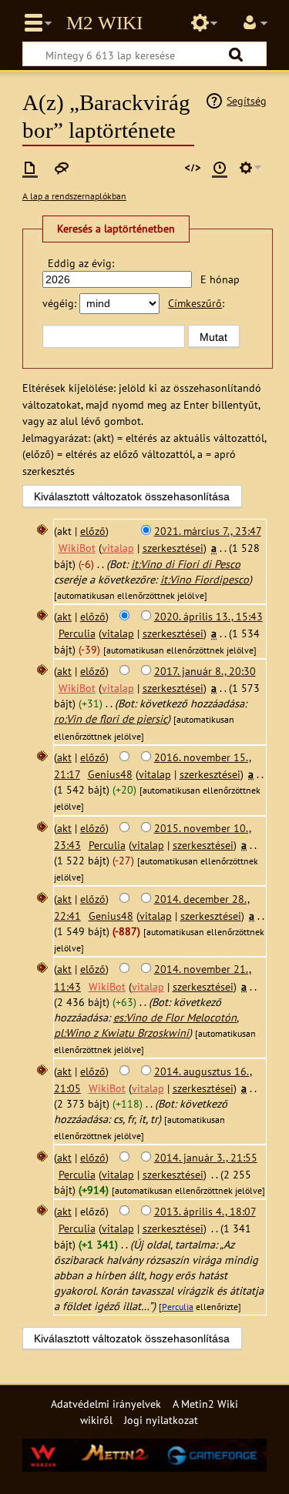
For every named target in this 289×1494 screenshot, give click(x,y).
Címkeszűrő (195, 303)
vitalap (118, 547)
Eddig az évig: (81, 263)
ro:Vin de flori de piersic (110, 718)
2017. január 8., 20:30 (205, 670)
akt (64, 616)
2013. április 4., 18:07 (205, 1211)
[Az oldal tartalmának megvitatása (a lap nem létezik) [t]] (61, 167)
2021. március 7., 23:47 (207, 530)
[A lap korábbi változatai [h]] (219, 167)
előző (93, 530)
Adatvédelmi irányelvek (106, 1403)
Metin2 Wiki (104, 23)
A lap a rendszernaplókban (74, 196)
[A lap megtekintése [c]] (30, 167)
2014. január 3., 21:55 (205, 1157)
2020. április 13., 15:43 (208, 616)
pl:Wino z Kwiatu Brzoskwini (121, 1032)
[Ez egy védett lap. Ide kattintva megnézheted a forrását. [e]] (192, 167)
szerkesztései (173, 547)
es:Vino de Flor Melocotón (175, 1017)
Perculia (177, 1306)
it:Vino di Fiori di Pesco (185, 563)
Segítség (247, 100)
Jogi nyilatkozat (161, 1419)
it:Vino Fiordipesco (204, 579)
